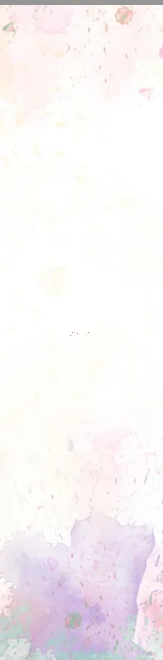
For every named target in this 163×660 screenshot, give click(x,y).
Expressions (88, 2)
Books (93, 2)
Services (97, 2)
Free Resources (81, 2)
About (76, 2)
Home (72, 2)
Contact (102, 2)
